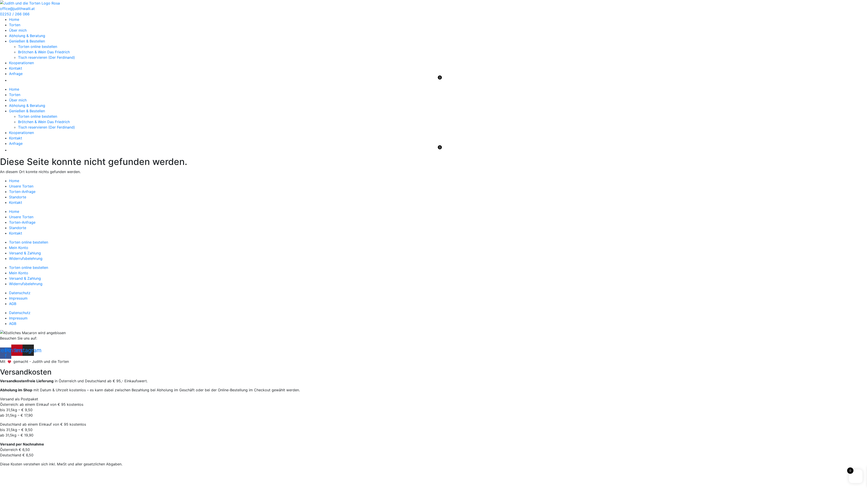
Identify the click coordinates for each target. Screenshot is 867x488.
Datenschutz (19, 293)
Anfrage (16, 73)
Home (14, 19)
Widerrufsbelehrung (25, 258)
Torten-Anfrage (22, 191)
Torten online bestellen (37, 46)
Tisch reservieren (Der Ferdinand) (46, 57)
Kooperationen (21, 63)
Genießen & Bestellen (27, 41)
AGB (12, 303)
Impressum (18, 298)
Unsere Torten (21, 186)
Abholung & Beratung (27, 35)
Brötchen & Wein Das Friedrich (44, 52)
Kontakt (15, 68)
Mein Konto (18, 247)
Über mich (18, 30)
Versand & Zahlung (25, 253)
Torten (14, 25)
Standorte (17, 197)
